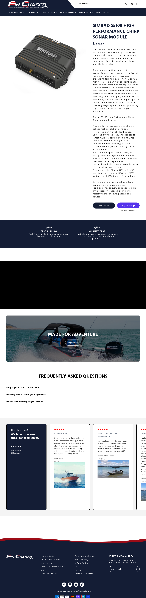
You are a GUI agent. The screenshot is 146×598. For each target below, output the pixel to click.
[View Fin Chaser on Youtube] (76, 584)
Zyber (90, 591)
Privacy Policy (81, 559)
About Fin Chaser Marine (53, 567)
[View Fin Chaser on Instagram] (70, 584)
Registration (47, 563)
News (43, 570)
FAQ (76, 567)
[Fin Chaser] (28, 5)
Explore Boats (47, 556)
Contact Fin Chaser (84, 574)
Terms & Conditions (84, 556)
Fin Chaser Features (50, 559)
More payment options (128, 210)
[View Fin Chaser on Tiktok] (82, 584)
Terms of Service (49, 574)
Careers (78, 570)
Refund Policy (81, 563)
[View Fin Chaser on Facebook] (64, 584)
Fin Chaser (59, 591)
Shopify (76, 591)
